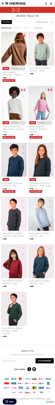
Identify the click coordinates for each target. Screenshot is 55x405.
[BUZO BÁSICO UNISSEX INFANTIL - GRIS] (41, 214)
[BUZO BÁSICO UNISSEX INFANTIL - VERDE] (41, 49)
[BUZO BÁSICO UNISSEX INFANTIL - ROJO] (14, 261)
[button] (46, 3)
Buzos (17, 28)
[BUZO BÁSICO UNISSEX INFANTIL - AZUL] (14, 160)
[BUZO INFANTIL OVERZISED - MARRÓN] (14, 49)
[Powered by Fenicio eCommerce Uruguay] (50, 402)
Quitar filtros (38, 28)
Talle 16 (26, 28)
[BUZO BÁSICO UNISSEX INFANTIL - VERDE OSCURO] (14, 309)
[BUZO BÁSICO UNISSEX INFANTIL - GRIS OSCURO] (41, 160)
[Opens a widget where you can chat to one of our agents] (10, 402)
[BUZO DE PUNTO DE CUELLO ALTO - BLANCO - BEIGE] (14, 103)
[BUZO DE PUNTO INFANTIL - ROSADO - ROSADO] (41, 103)
